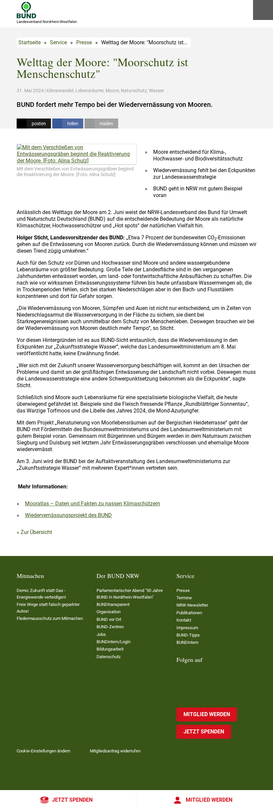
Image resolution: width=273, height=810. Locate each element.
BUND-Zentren (110, 626)
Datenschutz (109, 656)
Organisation (109, 611)
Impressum (187, 627)
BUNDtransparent (113, 604)
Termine (184, 597)
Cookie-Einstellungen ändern (43, 750)
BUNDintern (187, 642)
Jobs (101, 634)
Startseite (29, 42)
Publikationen (189, 612)
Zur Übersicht (36, 532)
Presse (84, 42)
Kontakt (183, 620)
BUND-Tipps (188, 635)
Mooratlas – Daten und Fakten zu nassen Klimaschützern (92, 503)
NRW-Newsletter (192, 605)
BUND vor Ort (109, 619)
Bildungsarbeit (110, 649)
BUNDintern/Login (114, 641)
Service (58, 42)
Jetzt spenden (72, 800)
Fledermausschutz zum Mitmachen (50, 618)
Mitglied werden (209, 800)
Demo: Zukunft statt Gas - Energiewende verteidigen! (41, 594)
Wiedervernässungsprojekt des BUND (68, 515)
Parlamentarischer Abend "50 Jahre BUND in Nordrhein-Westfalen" (130, 594)
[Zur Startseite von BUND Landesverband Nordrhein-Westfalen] (26, 10)
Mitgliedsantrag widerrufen (115, 750)
